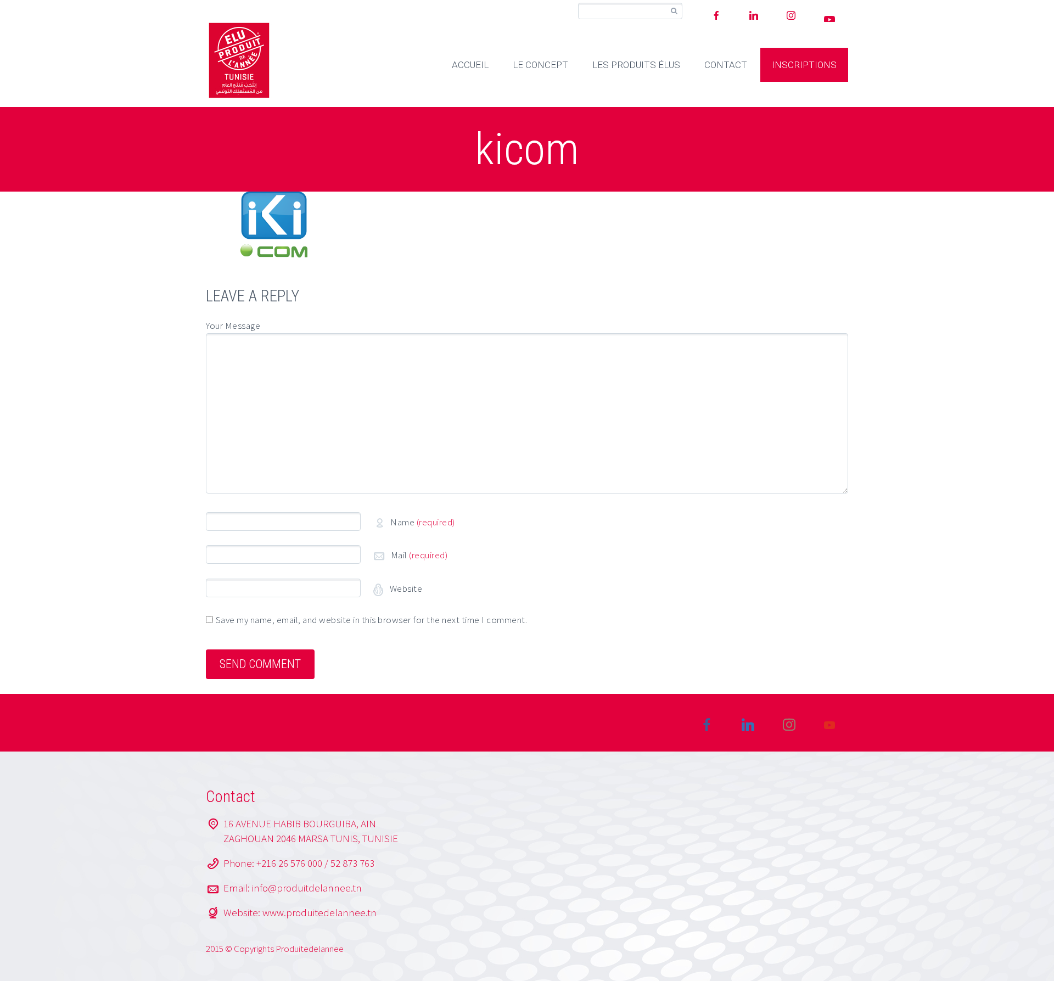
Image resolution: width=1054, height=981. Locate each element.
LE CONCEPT (540, 64)
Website (405, 588)
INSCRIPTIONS (804, 64)
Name (422, 522)
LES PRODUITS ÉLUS (636, 64)
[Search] (674, 11)
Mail (419, 555)
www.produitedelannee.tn (319, 912)
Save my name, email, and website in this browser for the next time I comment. (372, 620)
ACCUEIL (470, 64)
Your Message (233, 325)
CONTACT (725, 64)
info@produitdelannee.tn (307, 887)
